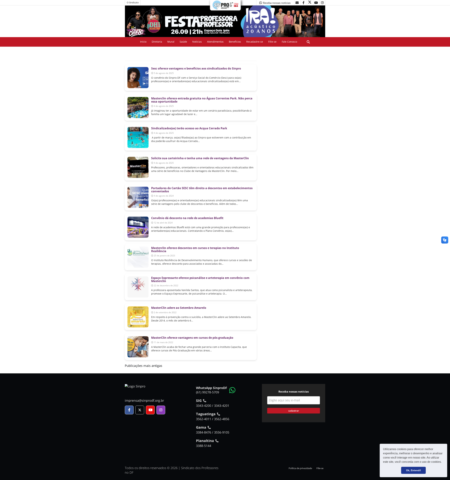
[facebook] (303, 2)
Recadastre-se (254, 41)
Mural (170, 41)
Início (143, 41)
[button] (442, 462)
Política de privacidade (300, 468)
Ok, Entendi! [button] (413, 470)
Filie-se (272, 41)
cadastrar (293, 410)
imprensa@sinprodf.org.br (144, 400)
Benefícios (235, 41)
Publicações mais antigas (143, 366)
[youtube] (316, 2)
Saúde (183, 41)
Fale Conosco (289, 41)
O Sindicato (133, 2)
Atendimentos (215, 41)
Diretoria (157, 41)
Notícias (197, 41)
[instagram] (322, 2)
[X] (309, 2)
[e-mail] (297, 2)
